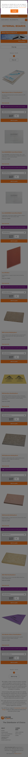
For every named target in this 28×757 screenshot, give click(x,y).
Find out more (22, 7)
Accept (14, 11)
